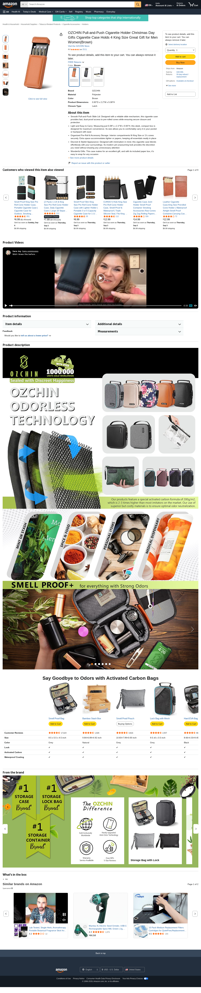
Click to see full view (37, 99)
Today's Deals (29, 11)
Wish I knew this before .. (24, 254)
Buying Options (125, 724)
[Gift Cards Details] (66, 11)
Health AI (16, 11)
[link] (26, 207)
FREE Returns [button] (75, 62)
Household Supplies (29, 24)
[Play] (5, 305)
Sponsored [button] (7, 888)
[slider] (95, 305)
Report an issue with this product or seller (91, 163)
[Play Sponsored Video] (100, 908)
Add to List (172, 94)
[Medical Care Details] (52, 11)
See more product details (81, 158)
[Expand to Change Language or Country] (152, 5)
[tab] (92, 664)
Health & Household (11, 24)
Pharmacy (99, 11)
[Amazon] (10, 4)
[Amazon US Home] (61, 971)
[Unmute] (195, 305)
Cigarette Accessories (71, 24)
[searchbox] (81, 4)
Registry (79, 11)
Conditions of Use (64, 979)
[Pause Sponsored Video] (64, 914)
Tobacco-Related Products (49, 24)
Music (88, 11)
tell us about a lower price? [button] (35, 335)
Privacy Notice (78, 979)
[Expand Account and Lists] (173, 5)
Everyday (111, 11)
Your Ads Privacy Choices (132, 979)
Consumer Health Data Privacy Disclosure (103, 979)
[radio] (5, 39)
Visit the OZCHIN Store (78, 46)
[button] (6, 12)
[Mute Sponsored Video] (64, 920)
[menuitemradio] (190, 305)
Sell (70, 11)
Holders (85, 24)
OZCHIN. (180, 72)
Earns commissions (30, 251)
